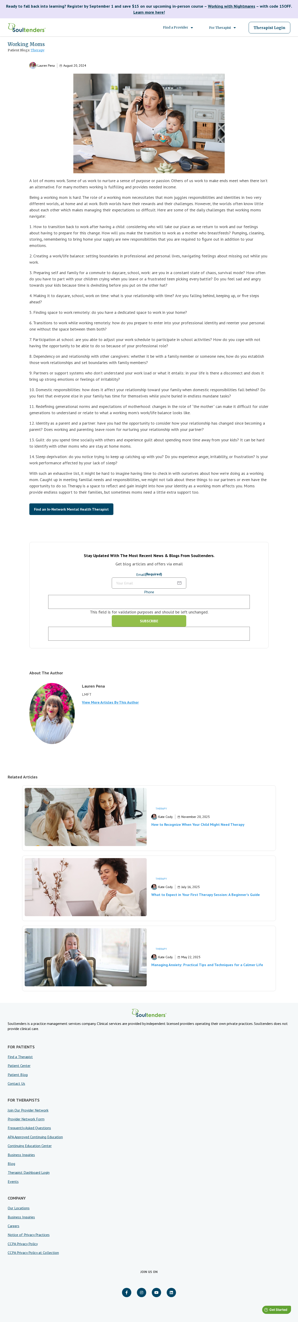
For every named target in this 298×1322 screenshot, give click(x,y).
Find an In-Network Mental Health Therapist (71, 509)
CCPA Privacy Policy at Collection (33, 1252)
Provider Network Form (26, 1119)
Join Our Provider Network (28, 1110)
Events (13, 1181)
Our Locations (19, 1208)
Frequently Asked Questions (29, 1127)
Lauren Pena (46, 65)
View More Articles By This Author (110, 702)
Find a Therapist (20, 1056)
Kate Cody (165, 817)
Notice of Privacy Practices (29, 1234)
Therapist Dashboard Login (29, 1172)
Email (149, 574)
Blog (11, 1163)
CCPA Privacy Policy (23, 1243)
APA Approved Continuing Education (35, 1137)
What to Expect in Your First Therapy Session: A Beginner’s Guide (205, 894)
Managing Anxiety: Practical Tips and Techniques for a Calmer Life (207, 964)
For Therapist (220, 28)
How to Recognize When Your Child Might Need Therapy (197, 824)
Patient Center (19, 1065)
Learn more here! (149, 12)
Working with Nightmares (231, 6)
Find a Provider (175, 27)
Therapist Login (269, 27)
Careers (13, 1226)
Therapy (37, 50)
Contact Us (16, 1083)
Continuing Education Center (30, 1145)
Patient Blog (18, 1074)
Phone (149, 592)
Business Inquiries (21, 1154)
